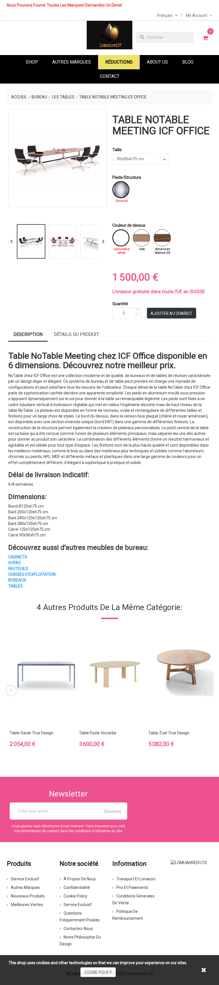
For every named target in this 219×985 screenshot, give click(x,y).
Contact (109, 76)
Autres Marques (71, 62)
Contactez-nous (78, 928)
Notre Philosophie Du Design (80, 940)
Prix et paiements (132, 887)
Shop (32, 62)
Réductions (119, 62)
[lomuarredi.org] (189, 862)
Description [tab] (27, 334)
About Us (157, 62)
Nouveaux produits (28, 896)
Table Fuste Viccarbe (97, 733)
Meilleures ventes (27, 904)
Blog (187, 62)
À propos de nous (80, 879)
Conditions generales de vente (133, 899)
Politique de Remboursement (127, 915)
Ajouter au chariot (171, 313)
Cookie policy (75, 896)
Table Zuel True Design (168, 733)
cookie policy (98, 972)
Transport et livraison (135, 879)
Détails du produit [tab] (76, 334)
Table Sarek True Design (31, 733)
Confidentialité (77, 887)
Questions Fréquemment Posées (80, 916)
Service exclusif (25, 879)
